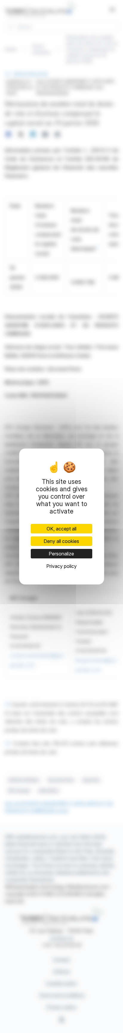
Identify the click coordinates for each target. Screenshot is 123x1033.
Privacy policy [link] (61, 566)
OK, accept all (61, 529)
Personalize (61, 554)
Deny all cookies (61, 541)
